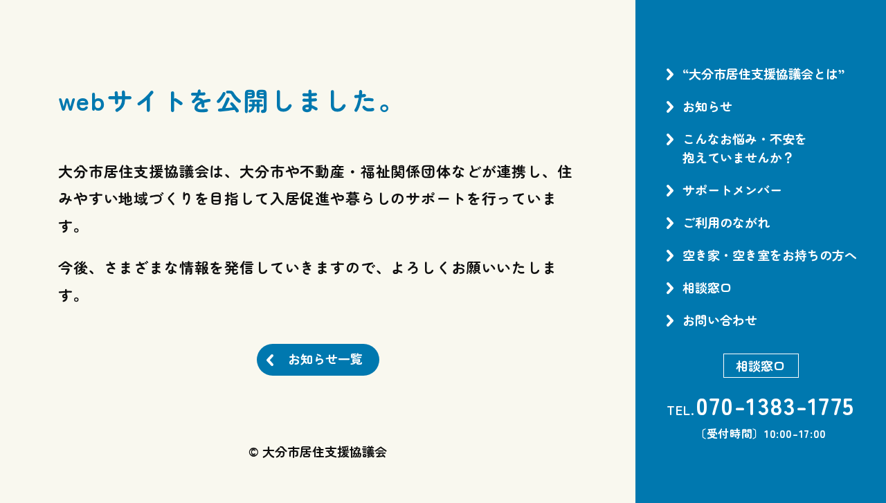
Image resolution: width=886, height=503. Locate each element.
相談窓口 (707, 287)
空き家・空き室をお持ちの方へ (769, 255)
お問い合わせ (719, 320)
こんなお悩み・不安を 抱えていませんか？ (744, 147)
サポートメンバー (732, 190)
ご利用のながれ (726, 222)
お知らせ (707, 106)
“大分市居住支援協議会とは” (763, 73)
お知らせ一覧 (325, 358)
